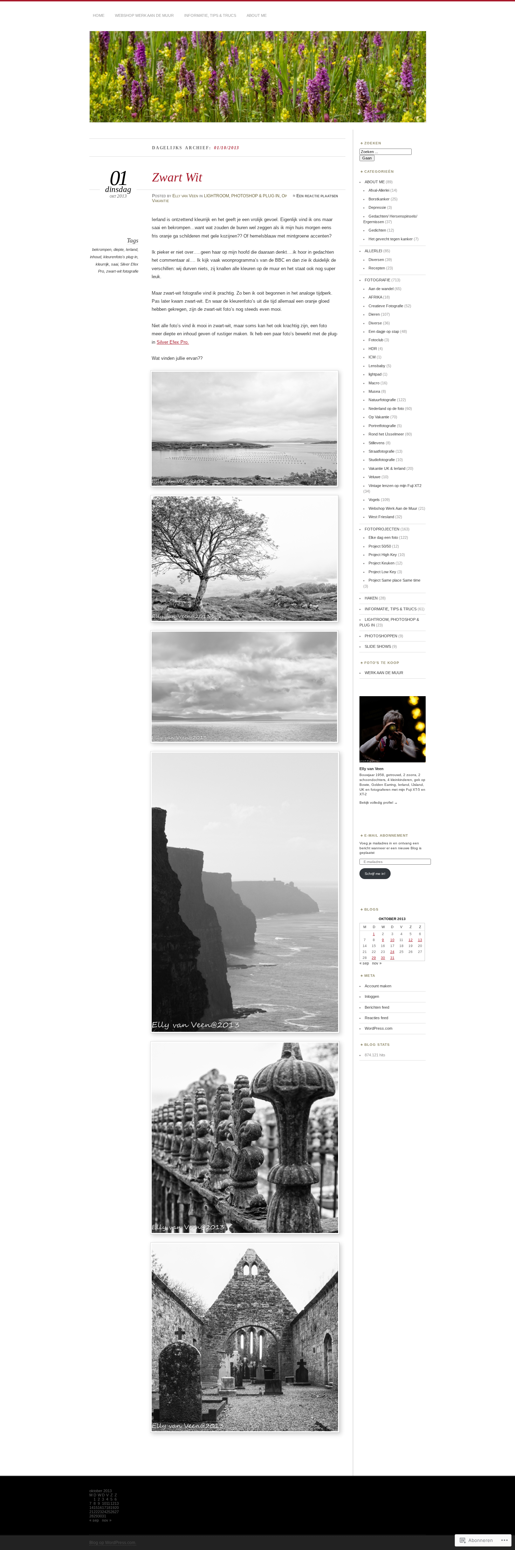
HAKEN (371, 598)
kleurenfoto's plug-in (120, 257)
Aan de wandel (381, 289)
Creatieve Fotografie (386, 306)
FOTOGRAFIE (377, 280)
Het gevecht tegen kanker (391, 239)
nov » (377, 963)
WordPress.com (378, 1028)
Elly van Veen (185, 195)
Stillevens (377, 443)
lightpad (375, 374)
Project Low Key (382, 572)
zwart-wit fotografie (122, 271)
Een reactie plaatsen (317, 195)
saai (114, 264)
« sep (364, 963)
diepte (119, 249)
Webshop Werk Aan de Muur (393, 508)
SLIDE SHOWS (378, 646)
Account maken (378, 986)
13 (420, 940)
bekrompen (101, 249)
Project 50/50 (380, 546)
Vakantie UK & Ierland (387, 468)
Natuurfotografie (382, 400)
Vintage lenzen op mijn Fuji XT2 (395, 485)
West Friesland (381, 517)
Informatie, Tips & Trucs (210, 15)
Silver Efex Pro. (173, 342)
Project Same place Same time (394, 580)
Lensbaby (377, 366)
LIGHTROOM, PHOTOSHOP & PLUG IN (242, 195)
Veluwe (374, 477)
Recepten (377, 268)
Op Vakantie (379, 417)
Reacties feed (376, 1018)
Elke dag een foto (383, 537)
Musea (374, 391)
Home (98, 15)
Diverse (375, 323)
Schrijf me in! (375, 874)
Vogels (374, 500)
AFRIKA (375, 297)
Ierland (131, 249)
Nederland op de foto (386, 408)
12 (410, 940)
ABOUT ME (257, 15)
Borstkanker (379, 199)
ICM (372, 357)
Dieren (374, 314)
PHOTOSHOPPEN (381, 636)
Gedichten (377, 230)
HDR (373, 349)
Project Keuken (381, 563)
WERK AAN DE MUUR (384, 673)
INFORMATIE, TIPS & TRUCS (391, 609)
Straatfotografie (381, 451)
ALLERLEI (373, 251)
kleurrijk (102, 264)
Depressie (377, 207)
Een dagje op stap (384, 331)
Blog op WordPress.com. (112, 1542)
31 (392, 958)
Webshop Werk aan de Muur (144, 15)
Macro (374, 383)
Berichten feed (377, 1007)
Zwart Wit (177, 177)
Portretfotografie (382, 426)
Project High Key (383, 555)
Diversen (376, 260)
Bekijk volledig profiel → (378, 802)
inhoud (95, 257)
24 (392, 952)
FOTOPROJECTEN (382, 529)
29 (374, 958)
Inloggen (372, 996)
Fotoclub (376, 340)
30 (383, 958)
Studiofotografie (382, 460)
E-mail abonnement (386, 835)
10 (392, 940)
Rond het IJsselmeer (386, 434)
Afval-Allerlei (379, 190)
